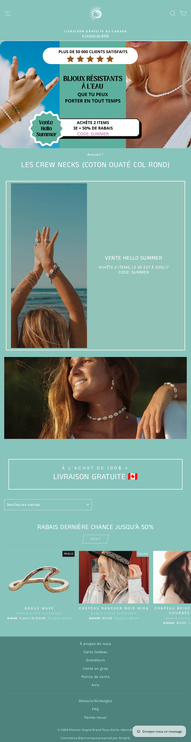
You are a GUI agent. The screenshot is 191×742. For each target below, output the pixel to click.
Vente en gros (95, 668)
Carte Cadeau (96, 652)
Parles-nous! (95, 717)
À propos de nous (95, 643)
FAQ (95, 709)
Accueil (94, 154)
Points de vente (95, 676)
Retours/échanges (95, 701)
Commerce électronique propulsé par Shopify (95, 738)
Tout (95, 539)
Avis (95, 685)
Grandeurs (95, 660)
